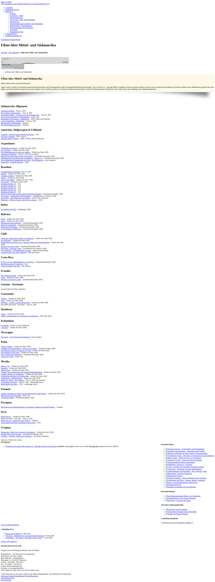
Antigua (4, 299)
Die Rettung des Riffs (8, 209)
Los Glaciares (6, 150)
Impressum (5, 576)
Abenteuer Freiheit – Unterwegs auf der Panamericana (20, 115)
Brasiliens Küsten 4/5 (8, 190)
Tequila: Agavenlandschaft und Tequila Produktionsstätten (21, 372)
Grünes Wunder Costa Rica (10, 266)
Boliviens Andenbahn (8, 225)
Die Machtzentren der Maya (11, 125)
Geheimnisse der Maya (9, 382)
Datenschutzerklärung (17, 576)
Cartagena (4, 328)
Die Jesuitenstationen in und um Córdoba (15, 152)
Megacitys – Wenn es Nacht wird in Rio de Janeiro (19, 200)
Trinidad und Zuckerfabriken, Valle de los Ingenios (19, 349)
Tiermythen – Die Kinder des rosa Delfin (15, 198)
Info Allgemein (14, 53)
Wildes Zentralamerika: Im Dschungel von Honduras (19, 316)
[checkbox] (12, 67)
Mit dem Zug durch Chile (10, 246)
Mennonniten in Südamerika (11, 123)
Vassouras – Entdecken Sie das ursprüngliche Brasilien (24, 536)
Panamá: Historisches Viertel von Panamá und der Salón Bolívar (23, 394)
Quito (3, 278)
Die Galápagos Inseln (8, 276)
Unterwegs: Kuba (7, 357)
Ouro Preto (5, 182)
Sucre (3, 221)
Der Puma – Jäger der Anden (11, 248)
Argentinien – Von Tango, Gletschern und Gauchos (23, 538)
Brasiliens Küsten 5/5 (8, 192)
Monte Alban (5, 370)
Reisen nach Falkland (13, 534)
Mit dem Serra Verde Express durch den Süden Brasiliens (21, 194)
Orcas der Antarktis (8, 137)
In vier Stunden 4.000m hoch (11, 229)
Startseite (4, 53)
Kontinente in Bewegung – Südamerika (15, 119)
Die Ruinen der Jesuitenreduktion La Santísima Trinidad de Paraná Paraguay (28, 407)
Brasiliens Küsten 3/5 (8, 188)
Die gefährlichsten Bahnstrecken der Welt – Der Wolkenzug (22, 160)
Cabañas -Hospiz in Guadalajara (12, 374)
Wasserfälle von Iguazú (9, 148)
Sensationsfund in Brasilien (10, 172)
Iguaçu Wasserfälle (7, 180)
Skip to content (6, 2)
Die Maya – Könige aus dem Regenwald (15, 303)
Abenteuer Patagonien (9, 154)
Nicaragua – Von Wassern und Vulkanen (15, 337)
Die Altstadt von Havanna (10, 353)
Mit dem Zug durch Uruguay (11, 434)
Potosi (3, 219)
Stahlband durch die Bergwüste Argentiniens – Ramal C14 (21, 158)
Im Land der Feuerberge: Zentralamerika (15, 117)
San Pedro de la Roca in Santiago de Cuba (16, 351)
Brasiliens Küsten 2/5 (8, 186)
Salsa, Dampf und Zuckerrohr (11, 355)
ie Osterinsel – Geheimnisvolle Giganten (16, 250)
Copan (3, 314)
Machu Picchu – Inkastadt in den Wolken (15, 421)
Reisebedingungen (31, 576)
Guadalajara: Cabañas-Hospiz (11, 378)
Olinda (3, 178)
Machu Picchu (6, 417)
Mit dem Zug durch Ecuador (11, 280)
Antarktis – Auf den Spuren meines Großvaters (17, 135)
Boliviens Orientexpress (9, 227)
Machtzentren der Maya (9, 384)
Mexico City (5, 366)
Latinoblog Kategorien (169, 523)
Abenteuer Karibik (7, 111)
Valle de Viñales (6, 347)
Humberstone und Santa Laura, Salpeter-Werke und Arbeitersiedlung (25, 242)
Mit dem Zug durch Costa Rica (12, 264)
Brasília (3, 174)
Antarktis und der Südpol (10, 139)
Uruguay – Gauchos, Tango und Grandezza (16, 436)
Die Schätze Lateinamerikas (11, 113)
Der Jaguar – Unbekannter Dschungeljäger (16, 196)
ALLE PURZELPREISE (10, 525)
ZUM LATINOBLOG (9, 542)
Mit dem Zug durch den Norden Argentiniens (17, 156)
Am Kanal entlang (7, 398)
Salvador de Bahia (7, 176)
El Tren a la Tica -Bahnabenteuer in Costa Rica (17, 262)
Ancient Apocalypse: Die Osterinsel (13, 252)
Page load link (6, 580)
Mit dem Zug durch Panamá (11, 396)
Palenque (4, 368)
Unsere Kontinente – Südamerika (12, 121)
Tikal (2, 301)
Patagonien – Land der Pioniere (12, 162)
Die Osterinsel (6, 240)
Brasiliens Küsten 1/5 (8, 184)
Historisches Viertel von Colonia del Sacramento (18, 432)
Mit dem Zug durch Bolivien (11, 223)
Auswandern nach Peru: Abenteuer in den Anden (18, 423)
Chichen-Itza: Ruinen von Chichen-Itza (15, 376)
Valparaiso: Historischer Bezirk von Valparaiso (17, 238)
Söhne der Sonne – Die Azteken (12, 380)
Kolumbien (5, 326)
